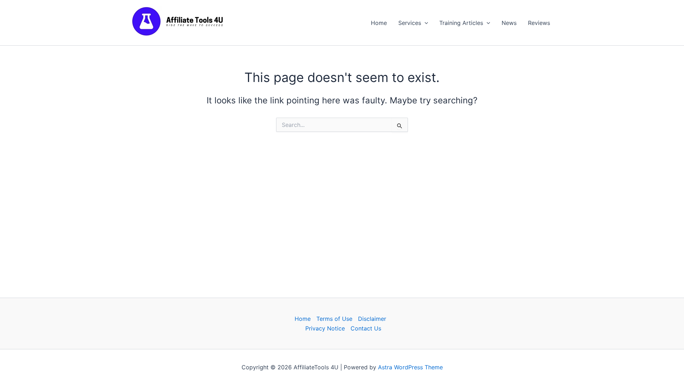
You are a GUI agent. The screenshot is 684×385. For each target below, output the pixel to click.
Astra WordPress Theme (410, 367)
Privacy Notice (325, 328)
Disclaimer (372, 318)
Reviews (539, 22)
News (509, 22)
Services (409, 22)
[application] (424, 23)
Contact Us (366, 328)
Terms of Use (334, 318)
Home (379, 22)
